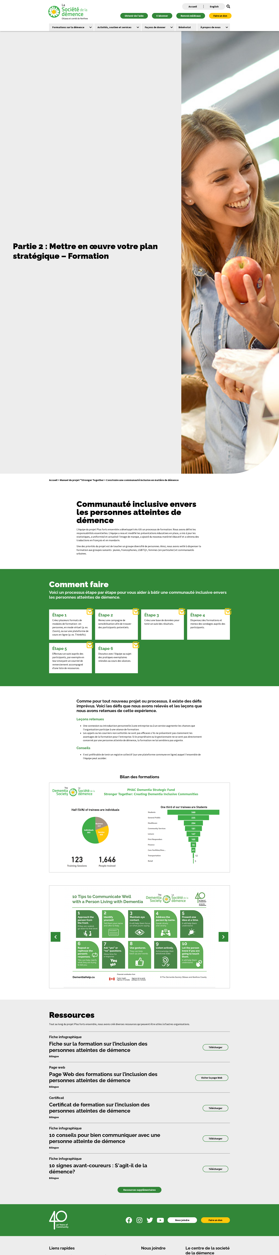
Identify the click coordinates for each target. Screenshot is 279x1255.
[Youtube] (160, 1220)
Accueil (193, 6)
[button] (228, 6)
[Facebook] (129, 1220)
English (214, 6)
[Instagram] (139, 1220)
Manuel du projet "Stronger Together (82, 480)
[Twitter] (150, 1220)
